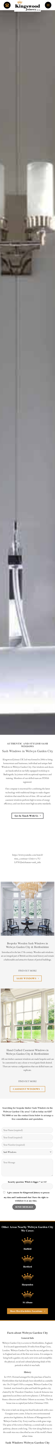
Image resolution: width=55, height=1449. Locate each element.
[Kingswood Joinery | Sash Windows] (27, 6)
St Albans (27, 1302)
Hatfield (28, 1248)
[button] (48, 5)
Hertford (27, 1266)
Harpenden (27, 1284)
